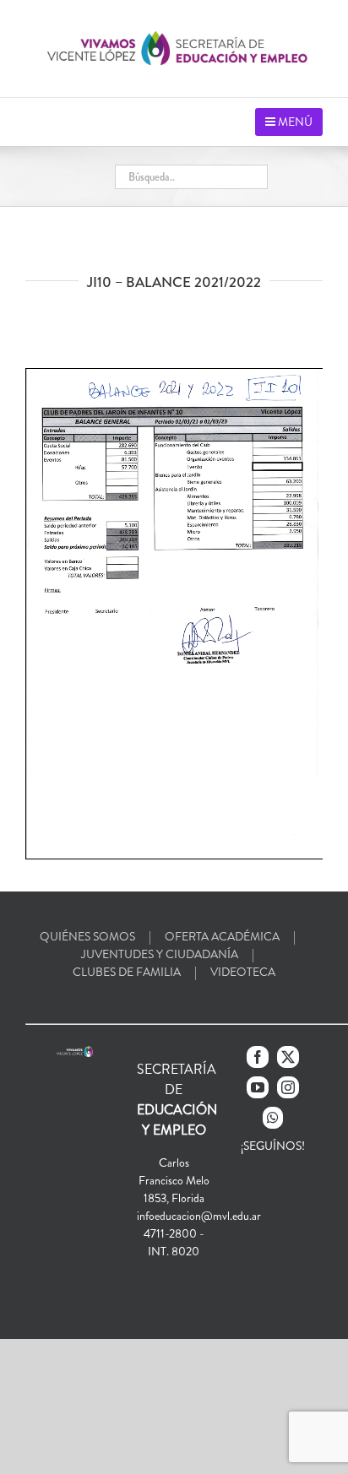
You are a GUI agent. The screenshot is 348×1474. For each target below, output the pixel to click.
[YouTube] (258, 1087)
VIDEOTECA (242, 971)
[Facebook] (258, 1057)
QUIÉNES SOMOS (87, 936)
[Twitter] (288, 1057)
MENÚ (294, 121)
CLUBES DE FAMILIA (127, 971)
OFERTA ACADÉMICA (222, 936)
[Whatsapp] (273, 1118)
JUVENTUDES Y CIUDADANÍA (159, 954)
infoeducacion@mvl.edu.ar (199, 1215)
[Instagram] (288, 1087)
